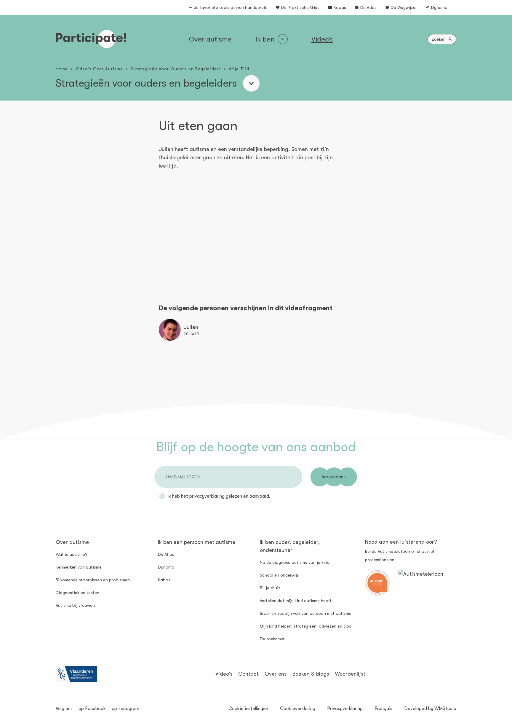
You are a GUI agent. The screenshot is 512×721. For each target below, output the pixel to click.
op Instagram (125, 708)
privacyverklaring (207, 496)
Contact (248, 674)
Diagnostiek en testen (77, 592)
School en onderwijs (279, 575)
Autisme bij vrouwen (75, 605)
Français (383, 708)
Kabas (340, 7)
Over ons (276, 674)
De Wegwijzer (404, 7)
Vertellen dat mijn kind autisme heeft (296, 600)
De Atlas (368, 7)
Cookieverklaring (297, 708)
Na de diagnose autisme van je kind (294, 562)
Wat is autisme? (71, 554)
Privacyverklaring (345, 708)
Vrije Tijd (239, 68)
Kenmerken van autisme (79, 567)
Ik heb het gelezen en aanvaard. (218, 496)
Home (62, 68)
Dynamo (439, 7)
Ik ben (265, 39)
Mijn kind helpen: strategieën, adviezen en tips (305, 626)
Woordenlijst (350, 674)
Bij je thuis (270, 587)
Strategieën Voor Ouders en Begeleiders (176, 68)
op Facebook (92, 708)
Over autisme (210, 39)
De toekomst (272, 638)
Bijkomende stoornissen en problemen (93, 579)
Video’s (322, 39)
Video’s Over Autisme (99, 68)
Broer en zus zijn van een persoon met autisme (305, 613)
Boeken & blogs (310, 674)
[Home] (91, 39)
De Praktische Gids (300, 7)
